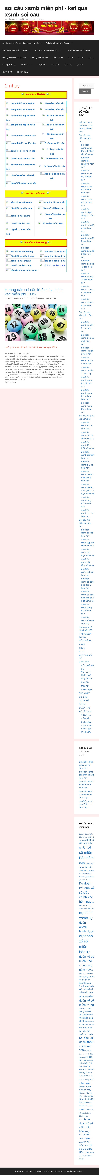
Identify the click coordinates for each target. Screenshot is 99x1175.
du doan (83, 870)
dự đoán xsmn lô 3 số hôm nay (87, 572)
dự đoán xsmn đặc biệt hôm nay (87, 552)
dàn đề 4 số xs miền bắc (23, 151)
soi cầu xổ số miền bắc (86, 1099)
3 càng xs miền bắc (54, 143)
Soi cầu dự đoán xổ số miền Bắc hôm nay (86, 1054)
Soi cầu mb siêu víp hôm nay (58, 43)
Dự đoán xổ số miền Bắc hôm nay (86, 973)
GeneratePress (77, 1171)
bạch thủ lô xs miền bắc (23, 103)
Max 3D (85, 682)
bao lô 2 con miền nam (27, 375)
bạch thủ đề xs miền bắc (23, 135)
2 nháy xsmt (43, 364)
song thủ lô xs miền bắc (23, 109)
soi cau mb (85, 1027)
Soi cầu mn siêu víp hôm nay (78, 50)
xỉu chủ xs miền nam (21, 202)
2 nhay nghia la (56, 362)
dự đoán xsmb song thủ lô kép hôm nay (86, 775)
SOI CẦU (55, 65)
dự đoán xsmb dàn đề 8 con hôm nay (86, 794)
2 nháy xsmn (32, 364)
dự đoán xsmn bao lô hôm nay (87, 533)
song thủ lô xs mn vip (54, 202)
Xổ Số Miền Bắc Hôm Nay (85, 1149)
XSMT (91, 57)
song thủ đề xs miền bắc (23, 143)
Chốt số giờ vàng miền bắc (86, 844)
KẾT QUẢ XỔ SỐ (9, 65)
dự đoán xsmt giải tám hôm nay (87, 455)
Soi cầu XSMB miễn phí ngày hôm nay (85, 1090)
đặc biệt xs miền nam (21, 208)
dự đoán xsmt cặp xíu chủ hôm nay (87, 435)
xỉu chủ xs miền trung (22, 251)
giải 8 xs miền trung (21, 261)
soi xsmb (88, 1105)
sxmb (82, 1109)
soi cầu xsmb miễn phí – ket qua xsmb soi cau (21, 43)
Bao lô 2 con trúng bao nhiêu (48, 375)
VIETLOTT (25, 65)
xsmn (87, 1138)
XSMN (81, 57)
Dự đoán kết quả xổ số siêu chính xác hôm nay (86, 892)
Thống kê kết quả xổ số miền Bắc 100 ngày (86, 1113)
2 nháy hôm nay (16, 362)
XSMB (70, 57)
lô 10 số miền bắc (54, 158)
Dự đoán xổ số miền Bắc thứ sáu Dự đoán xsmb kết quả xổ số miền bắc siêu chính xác (86, 986)
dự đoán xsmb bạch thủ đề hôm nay (86, 784)
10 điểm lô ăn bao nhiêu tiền (24, 359)
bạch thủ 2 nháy (17, 367)
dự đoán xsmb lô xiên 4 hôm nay (87, 360)
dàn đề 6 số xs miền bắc (23, 175)
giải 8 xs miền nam (20, 216)
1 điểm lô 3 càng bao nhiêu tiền (40, 356)
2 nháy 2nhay (47, 359)
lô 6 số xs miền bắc (54, 103)
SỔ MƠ (80, 65)
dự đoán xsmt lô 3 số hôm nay (87, 464)
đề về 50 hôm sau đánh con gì (86, 1156)
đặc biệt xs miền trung (22, 256)
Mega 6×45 (86, 678)
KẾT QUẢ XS (58, 57)
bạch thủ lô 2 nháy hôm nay (19, 369)
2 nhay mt (46, 362)
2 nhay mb (27, 362)
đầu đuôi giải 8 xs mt (55, 261)
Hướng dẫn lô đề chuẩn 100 (14, 57)
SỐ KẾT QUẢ (22, 72)
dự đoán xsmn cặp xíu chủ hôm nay (87, 542)
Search (85, 91)
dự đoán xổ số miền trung (86, 1001)
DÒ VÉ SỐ (68, 65)
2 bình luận (11, 382)
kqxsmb (88, 1012)
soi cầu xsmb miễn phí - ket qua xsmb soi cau (46, 11)
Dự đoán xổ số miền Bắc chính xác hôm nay (86, 960)
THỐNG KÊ (42, 65)
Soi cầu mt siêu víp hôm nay (46, 50)
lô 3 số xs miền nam (53, 223)
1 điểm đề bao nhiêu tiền (17, 356)
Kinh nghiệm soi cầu (39, 57)
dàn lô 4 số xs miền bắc (23, 158)
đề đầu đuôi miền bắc (54, 166)
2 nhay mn (36, 362)
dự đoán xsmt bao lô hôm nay (86, 425)
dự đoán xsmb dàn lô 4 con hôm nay (86, 804)
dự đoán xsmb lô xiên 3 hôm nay (87, 351)
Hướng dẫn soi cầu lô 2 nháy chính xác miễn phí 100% (34, 291)
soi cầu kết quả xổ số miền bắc (86, 1060)
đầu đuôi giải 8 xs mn (53, 208)
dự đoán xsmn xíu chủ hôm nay (87, 620)
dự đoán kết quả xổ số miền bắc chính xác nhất (86, 877)
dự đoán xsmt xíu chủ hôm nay (87, 513)
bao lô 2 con (17, 372)
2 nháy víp (22, 364)
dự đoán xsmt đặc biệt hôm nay (87, 445)
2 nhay (39, 359)
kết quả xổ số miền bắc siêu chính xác (86, 1017)
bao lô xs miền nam (20, 223)
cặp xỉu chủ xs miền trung (24, 270)
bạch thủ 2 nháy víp (32, 367)
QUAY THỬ (7, 72)
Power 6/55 (86, 689)
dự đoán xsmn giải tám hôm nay (87, 562)
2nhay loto (53, 364)
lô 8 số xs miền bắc (54, 109)
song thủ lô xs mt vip (55, 256)
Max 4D (85, 686)
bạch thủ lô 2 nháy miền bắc (43, 369)
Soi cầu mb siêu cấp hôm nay (14, 50)
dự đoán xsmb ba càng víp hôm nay (86, 765)
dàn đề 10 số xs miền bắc (23, 183)
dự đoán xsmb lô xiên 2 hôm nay (87, 370)
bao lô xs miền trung (21, 265)
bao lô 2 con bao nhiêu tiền (34, 372)
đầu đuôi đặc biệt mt (55, 251)
